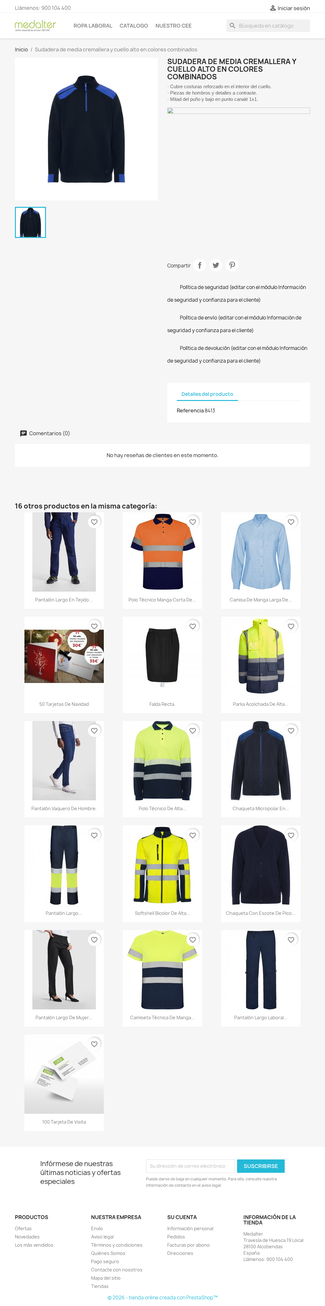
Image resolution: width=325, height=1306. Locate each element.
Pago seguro (105, 1261)
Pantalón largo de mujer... (64, 1017)
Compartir (199, 265)
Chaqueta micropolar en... (261, 808)
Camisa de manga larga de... (261, 600)
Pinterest (232, 265)
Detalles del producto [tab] (207, 394)
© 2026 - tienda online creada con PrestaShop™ (163, 1297)
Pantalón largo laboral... (261, 1017)
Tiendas (100, 1286)
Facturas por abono (188, 1245)
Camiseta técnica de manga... (162, 1017)
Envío (97, 1228)
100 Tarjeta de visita (64, 1122)
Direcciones (180, 1253)
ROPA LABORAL (93, 25)
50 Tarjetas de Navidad (64, 704)
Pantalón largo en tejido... (64, 600)
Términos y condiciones (117, 1245)
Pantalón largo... (64, 913)
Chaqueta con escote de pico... (260, 913)
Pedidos (176, 1237)
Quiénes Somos (108, 1253)
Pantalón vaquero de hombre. (64, 808)
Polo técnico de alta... (162, 808)
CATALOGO (134, 25)
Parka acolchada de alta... (261, 704)
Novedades (27, 1237)
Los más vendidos (34, 1245)
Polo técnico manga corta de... (162, 600)
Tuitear (215, 265)
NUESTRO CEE (174, 25)
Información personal (190, 1228)
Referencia (190, 410)
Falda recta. (162, 704)
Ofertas (23, 1228)
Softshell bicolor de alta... (162, 913)
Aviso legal (102, 1237)
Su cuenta (182, 1217)
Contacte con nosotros (117, 1270)
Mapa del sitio (106, 1278)
